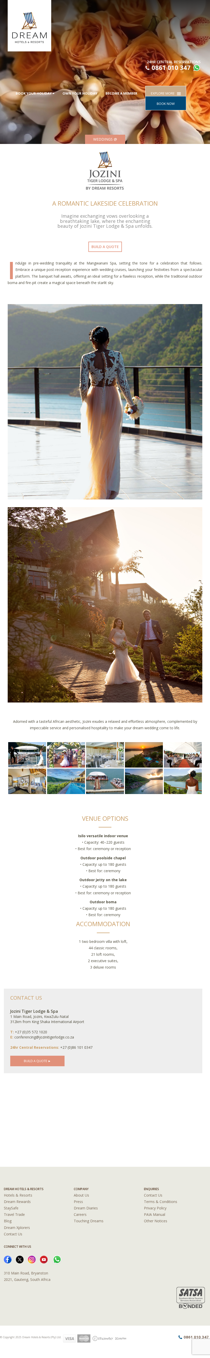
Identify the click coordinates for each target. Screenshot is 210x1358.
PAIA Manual (154, 1214)
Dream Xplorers (17, 1227)
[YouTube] (44, 1259)
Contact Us (13, 1234)
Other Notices (155, 1220)
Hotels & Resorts (18, 1195)
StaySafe (11, 1208)
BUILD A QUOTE (105, 246)
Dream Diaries (86, 1208)
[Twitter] (20, 1259)
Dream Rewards (17, 1201)
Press (78, 1201)
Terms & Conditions (160, 1201)
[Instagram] (32, 1259)
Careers (80, 1214)
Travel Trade (14, 1214)
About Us (81, 1195)
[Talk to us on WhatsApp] (196, 68)
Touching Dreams (88, 1220)
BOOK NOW (166, 103)
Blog (8, 1220)
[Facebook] (8, 1259)
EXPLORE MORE (164, 93)
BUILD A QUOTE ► (37, 1061)
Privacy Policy (155, 1208)
